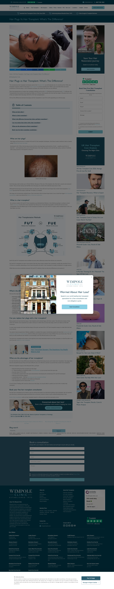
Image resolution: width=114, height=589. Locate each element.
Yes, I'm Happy (91, 578)
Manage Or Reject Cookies (90, 582)
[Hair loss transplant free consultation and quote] (57, 294)
